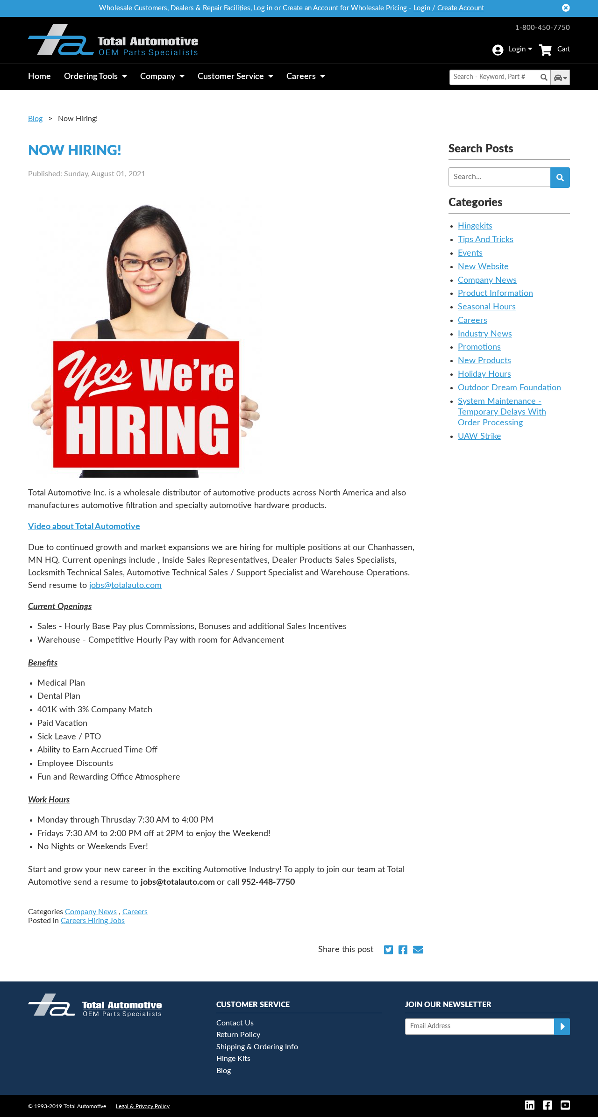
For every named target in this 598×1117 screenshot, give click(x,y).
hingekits (475, 226)
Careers (135, 912)
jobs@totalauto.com (125, 585)
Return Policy (238, 1034)
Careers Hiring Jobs (93, 920)
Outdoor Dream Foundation (509, 388)
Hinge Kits (233, 1058)
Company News (91, 912)
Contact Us (235, 1023)
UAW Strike (479, 436)
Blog (35, 118)
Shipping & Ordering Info (257, 1047)
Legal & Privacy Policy (143, 1106)
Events (470, 253)
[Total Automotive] (113, 40)
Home (39, 76)
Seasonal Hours (487, 307)
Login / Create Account (448, 8)
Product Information (495, 293)
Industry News (485, 334)
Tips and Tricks (485, 240)
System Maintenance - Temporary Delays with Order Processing (502, 412)
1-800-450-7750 (542, 27)
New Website (483, 267)
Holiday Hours (484, 374)
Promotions (479, 347)
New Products (484, 361)
